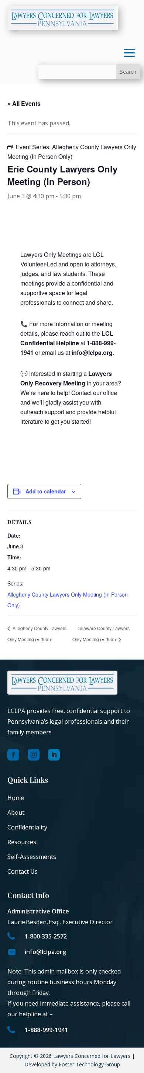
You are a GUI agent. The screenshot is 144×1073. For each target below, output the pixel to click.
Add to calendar (45, 491)
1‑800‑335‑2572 (46, 936)
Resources (21, 842)
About (15, 812)
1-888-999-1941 (46, 1030)
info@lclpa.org (45, 952)
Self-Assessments (31, 857)
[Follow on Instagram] (34, 755)
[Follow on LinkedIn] (54, 755)
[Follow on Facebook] (13, 755)
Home (15, 798)
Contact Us (22, 871)
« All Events (24, 103)
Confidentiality (27, 827)
